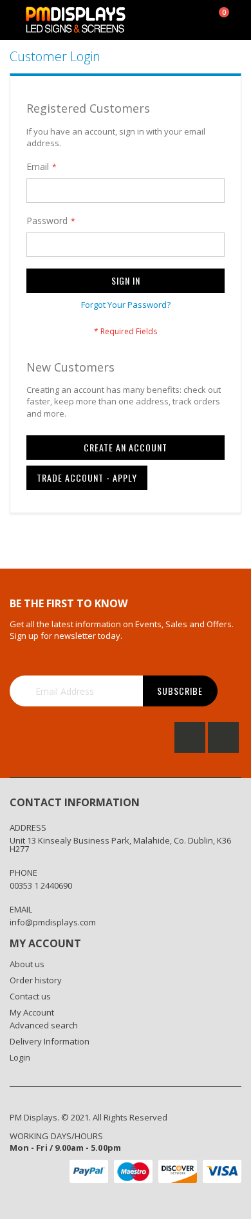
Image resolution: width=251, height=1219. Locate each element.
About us (27, 964)
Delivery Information (49, 1041)
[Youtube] (223, 737)
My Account (32, 1012)
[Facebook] (189, 737)
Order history (36, 980)
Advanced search (44, 1025)
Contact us (30, 996)
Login (20, 1057)
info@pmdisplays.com (53, 922)
